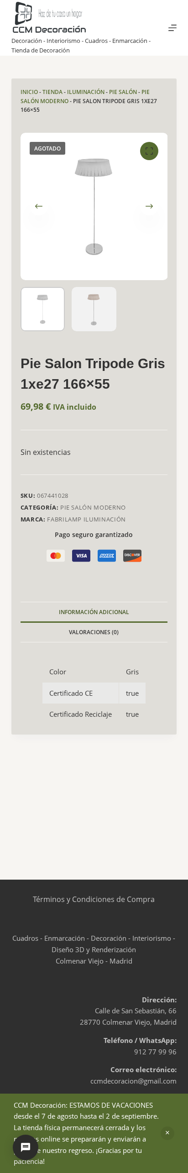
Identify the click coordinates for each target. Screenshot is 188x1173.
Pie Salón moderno (93, 507)
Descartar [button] (167, 1133)
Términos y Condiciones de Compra (94, 899)
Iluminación (85, 92)
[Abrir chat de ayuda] (25, 1147)
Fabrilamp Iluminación (86, 519)
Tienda (52, 92)
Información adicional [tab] (94, 612)
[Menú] (172, 28)
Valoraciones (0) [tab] (94, 632)
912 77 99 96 (155, 1051)
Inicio (29, 92)
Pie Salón (123, 92)
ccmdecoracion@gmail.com (133, 1080)
